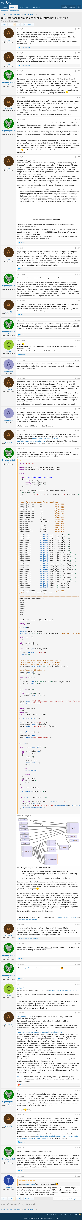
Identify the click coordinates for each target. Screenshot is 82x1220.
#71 (78, 1013)
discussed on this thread (28, 919)
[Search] (79, 7)
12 (25, 25)
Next (29, 25)
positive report (30, 968)
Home (5, 7)
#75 (78, 1176)
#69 (78, 964)
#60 (78, 320)
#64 (78, 409)
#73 (78, 1115)
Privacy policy (63, 1214)
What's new (24, 7)
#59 (78, 300)
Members (36, 7)
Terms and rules (52, 1214)
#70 (78, 984)
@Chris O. (20, 1077)
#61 (78, 340)
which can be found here (67, 917)
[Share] (75, 29)
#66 (78, 449)
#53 (78, 71)
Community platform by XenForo (41, 1218)
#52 (78, 53)
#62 (78, 360)
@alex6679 (21, 988)
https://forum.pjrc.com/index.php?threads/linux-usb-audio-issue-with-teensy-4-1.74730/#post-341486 (48, 1137)
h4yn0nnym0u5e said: (26, 1180)
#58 (78, 274)
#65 (78, 431)
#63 (78, 378)
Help (70, 1214)
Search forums (14, 11)
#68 (78, 944)
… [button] (22, 25)
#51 (78, 29)
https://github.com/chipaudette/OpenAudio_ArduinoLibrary (40, 1032)
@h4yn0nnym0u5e (24, 1016)
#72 (78, 1090)
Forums (13, 7)
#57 (78, 248)
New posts (4, 11)
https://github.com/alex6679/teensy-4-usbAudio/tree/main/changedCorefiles (39, 440)
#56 (78, 157)
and (29, 938)
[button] (29, 7)
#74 (78, 1148)
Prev (4, 25)
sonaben (5, 21)
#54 (78, 97)
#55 (78, 119)
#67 (78, 924)
